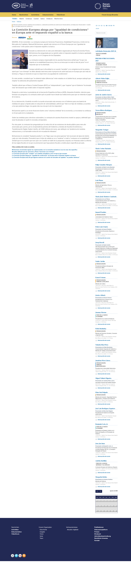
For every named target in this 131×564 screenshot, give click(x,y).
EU (102, 25)
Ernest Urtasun (100, 277)
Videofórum (61, 15)
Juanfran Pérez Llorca (102, 360)
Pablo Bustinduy (100, 328)
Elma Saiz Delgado (101, 392)
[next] (100, 491)
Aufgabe (42, 532)
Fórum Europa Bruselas (110, 15)
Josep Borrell (99, 242)
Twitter (17, 555)
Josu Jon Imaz (100, 443)
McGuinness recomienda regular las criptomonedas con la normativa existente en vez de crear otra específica (44, 149)
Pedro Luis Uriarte (101, 227)
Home (14, 15)
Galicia (42, 18)
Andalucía (49, 18)
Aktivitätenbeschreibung (102, 536)
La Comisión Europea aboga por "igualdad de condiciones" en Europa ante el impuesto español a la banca (44, 155)
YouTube (20, 555)
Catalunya (29, 18)
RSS (24, 555)
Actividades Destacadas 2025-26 (105, 51)
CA (99, 25)
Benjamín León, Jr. (101, 424)
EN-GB (110, 25)
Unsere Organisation (45, 527)
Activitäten (35, 15)
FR (114, 25)
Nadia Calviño (100, 261)
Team (41, 538)
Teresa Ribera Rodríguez (103, 110)
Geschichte (43, 529)
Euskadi (36, 18)
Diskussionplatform (101, 529)
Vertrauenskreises (71, 527)
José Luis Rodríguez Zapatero (105, 408)
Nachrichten (23, 15)
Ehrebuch (97, 534)
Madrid (21, 18)
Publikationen (99, 527)
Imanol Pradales (100, 212)
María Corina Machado (103, 148)
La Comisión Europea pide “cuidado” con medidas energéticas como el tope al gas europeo (39, 153)
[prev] (97, 491)
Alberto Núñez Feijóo (102, 78)
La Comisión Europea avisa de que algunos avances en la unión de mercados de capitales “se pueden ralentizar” (46, 157)
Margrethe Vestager (101, 130)
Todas (14, 18)
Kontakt (97, 540)
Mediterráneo (58, 18)
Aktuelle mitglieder (72, 529)
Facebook (13, 555)
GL (104, 25)
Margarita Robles (101, 477)
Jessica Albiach (100, 295)
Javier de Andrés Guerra (103, 94)
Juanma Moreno (100, 312)
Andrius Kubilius (101, 461)
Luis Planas (99, 180)
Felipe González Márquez (103, 165)
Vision (42, 534)
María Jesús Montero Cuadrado (105, 196)
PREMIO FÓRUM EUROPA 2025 (105, 59)
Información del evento (104, 74)
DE (107, 25)
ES (96, 25)
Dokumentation (48, 15)
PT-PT (97, 28)
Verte (41, 536)
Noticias (19, 21)
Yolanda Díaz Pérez (101, 345)
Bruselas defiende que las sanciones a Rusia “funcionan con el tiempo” (33, 151)
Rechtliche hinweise (101, 538)
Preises (96, 532)
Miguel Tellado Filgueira (103, 378)
